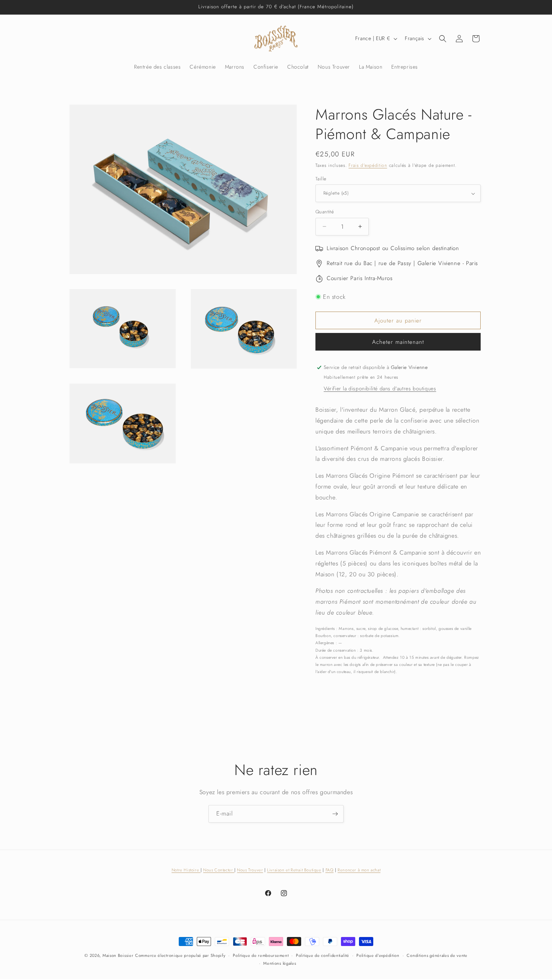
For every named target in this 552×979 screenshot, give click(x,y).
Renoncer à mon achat (359, 870)
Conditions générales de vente (437, 955)
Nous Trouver (250, 870)
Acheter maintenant (398, 342)
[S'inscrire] (335, 814)
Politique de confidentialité (322, 955)
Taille (320, 178)
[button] (442, 38)
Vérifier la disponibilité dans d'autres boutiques (380, 388)
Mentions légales (279, 963)
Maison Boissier (118, 955)
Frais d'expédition (367, 165)
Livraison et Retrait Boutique (294, 870)
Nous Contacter (218, 870)
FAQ (330, 870)
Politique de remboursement (260, 955)
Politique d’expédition (377, 955)
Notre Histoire (186, 870)
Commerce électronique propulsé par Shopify (180, 955)
